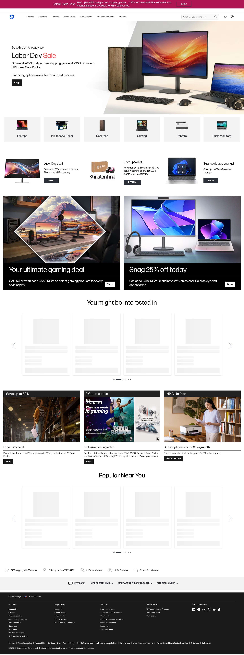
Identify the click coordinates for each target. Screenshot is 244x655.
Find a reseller (60, 616)
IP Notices (195, 643)
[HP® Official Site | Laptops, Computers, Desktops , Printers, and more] (11, 16)
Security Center (106, 629)
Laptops (30, 17)
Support (122, 17)
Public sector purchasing (65, 623)
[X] (209, 609)
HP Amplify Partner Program (157, 609)
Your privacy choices (108, 643)
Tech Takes (12, 629)
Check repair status (108, 623)
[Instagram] (203, 609)
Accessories (69, 17)
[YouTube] (214, 609)
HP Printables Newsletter (18, 636)
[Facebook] (198, 609)
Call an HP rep (60, 613)
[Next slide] (230, 345)
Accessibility (40, 643)
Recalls (11, 643)
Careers (11, 613)
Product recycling (25, 643)
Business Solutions (106, 17)
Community (104, 616)
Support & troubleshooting (111, 613)
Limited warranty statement (143, 643)
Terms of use (125, 643)
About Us (12, 604)
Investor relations (15, 616)
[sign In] (232, 16)
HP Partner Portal (153, 613)
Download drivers (107, 609)
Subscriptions (86, 17)
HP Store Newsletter (16, 633)
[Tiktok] (219, 609)
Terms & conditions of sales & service (172, 643)
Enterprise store (61, 619)
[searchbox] (198, 17)
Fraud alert (104, 626)
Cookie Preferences (85, 643)
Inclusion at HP (14, 623)
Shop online (59, 609)
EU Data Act (206, 643)
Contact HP (13, 609)
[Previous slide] (13, 345)
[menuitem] (30, 16)
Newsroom (12, 626)
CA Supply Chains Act (57, 643)
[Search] (215, 16)
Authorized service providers (111, 619)
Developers (151, 616)
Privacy (71, 643)
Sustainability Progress (17, 619)
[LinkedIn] (193, 609)
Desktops (43, 17)
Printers (55, 17)
